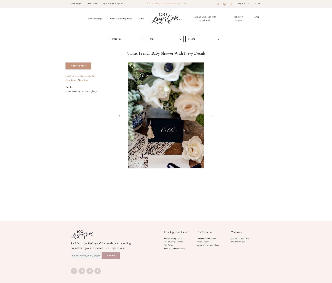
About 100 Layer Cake (240, 238)
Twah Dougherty (89, 91)
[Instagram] (217, 4)
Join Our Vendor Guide (114, 4)
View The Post (78, 66)
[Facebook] (231, 4)
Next (212, 115)
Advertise (92, 4)
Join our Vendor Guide (206, 238)
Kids (142, 18)
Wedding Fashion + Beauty (174, 248)
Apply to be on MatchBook (208, 245)
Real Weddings (95, 18)
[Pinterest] (224, 4)
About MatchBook (238, 242)
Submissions (76, 4)
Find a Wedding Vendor (173, 242)
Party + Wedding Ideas (121, 18)
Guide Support (203, 242)
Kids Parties (168, 245)
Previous (120, 115)
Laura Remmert (72, 91)
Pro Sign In (243, 4)
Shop (257, 16)
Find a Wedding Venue (173, 238)
